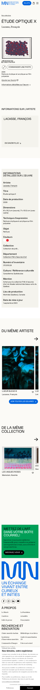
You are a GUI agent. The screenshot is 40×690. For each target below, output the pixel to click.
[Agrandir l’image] (4, 67)
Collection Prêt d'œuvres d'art (15, 257)
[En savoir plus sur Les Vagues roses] (18, 458)
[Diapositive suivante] (36, 339)
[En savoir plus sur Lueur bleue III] (18, 368)
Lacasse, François (10, 185)
